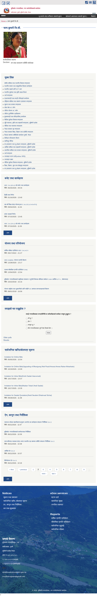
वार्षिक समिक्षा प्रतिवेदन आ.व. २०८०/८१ (16, 250)
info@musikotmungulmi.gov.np (14, 572)
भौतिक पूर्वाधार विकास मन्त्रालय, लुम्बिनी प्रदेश (18, 162)
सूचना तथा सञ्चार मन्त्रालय (12, 104)
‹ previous (23, 469)
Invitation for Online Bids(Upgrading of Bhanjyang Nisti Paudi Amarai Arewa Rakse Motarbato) (39, 366)
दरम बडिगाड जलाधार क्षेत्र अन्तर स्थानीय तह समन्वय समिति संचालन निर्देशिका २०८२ (29, 441)
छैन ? (29, 321)
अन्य (8, 233)
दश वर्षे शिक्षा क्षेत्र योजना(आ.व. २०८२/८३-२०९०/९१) (20, 204)
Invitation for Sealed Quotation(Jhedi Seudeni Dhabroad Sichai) (28, 395)
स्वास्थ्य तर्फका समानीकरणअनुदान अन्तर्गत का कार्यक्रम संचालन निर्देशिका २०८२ (28, 422)
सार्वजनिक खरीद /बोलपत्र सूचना (15, 501)
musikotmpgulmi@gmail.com (13, 576)
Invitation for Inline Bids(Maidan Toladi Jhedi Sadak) (23, 386)
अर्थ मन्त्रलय (8, 153)
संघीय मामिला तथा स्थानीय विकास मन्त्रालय (17, 83)
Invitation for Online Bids (13, 357)
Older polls (8, 337)
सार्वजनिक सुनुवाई (57, 526)
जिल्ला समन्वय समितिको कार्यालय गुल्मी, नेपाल (17, 135)
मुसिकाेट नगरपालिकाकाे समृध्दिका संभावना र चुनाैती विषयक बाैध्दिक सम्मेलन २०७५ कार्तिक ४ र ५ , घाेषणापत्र (36, 279)
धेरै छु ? (30, 318)
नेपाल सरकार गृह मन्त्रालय (12, 129)
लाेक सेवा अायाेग (9, 107)
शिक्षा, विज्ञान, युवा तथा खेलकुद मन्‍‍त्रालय (16, 165)
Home (3, 21)
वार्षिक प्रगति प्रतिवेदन (59, 518)
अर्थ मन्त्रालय (8, 95)
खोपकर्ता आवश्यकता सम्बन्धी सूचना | (70, 16)
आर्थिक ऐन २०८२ (9, 451)
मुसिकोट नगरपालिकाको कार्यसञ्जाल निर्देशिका (17, 432)
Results (6, 340)
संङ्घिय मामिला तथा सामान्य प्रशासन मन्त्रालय (18, 101)
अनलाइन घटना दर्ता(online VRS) (14, 156)
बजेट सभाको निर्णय (9, 214)
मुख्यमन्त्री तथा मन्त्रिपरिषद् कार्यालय (15, 116)
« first (11, 469)
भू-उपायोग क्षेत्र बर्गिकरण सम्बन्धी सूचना (44, 16)
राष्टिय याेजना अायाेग (11, 110)
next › (44, 474)
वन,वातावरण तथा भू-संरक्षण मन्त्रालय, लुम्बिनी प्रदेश (19, 144)
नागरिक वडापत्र (57, 504)
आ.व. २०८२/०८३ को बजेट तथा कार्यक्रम (16, 224)
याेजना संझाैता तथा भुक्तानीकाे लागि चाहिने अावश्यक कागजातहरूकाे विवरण (26, 289)
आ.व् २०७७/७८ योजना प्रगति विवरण (15, 260)
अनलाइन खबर (8, 159)
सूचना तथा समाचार (10, 497)
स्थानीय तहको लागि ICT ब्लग (13, 89)
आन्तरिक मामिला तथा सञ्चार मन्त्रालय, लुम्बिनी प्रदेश (20, 150)
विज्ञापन (88, 16)
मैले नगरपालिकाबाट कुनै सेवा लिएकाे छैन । (40, 328)
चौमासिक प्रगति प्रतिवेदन (60, 522)
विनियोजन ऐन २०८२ (10, 460)
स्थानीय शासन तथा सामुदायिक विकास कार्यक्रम (18, 86)
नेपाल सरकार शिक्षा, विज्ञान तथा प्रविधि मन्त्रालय (18, 132)
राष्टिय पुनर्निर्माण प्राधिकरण (12, 114)
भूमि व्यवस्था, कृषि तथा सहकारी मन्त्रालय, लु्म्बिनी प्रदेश (20, 123)
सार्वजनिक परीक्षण (57, 529)
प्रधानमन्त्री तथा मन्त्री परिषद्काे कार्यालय (16, 98)
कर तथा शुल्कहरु (9, 508)
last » (54, 474)
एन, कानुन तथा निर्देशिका (12, 504)
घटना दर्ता (55, 497)
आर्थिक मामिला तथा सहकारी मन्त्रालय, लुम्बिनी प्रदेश (19, 147)
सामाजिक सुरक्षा (56, 501)
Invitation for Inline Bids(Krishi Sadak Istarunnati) (22, 376)
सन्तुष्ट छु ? (31, 325)
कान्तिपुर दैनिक (8, 141)
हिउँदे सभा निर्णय (9, 195)
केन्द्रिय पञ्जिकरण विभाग (11, 138)
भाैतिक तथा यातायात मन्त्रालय (13, 126)
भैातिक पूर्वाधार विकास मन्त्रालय (13, 120)
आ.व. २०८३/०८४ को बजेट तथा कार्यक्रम (16, 185)
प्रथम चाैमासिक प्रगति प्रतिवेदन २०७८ (16, 270)
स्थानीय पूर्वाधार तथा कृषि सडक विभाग (15, 92)
